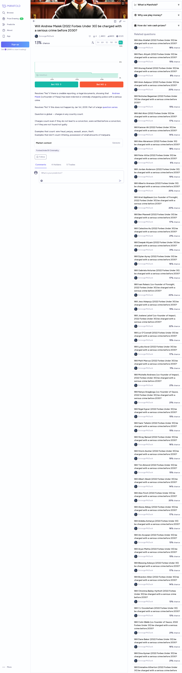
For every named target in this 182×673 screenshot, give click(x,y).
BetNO (100, 84)
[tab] (41, 164)
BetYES (55, 84)
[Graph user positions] (92, 42)
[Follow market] (115, 21)
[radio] (98, 42)
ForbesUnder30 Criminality (47, 150)
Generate (116, 143)
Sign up (15, 44)
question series (110, 107)
